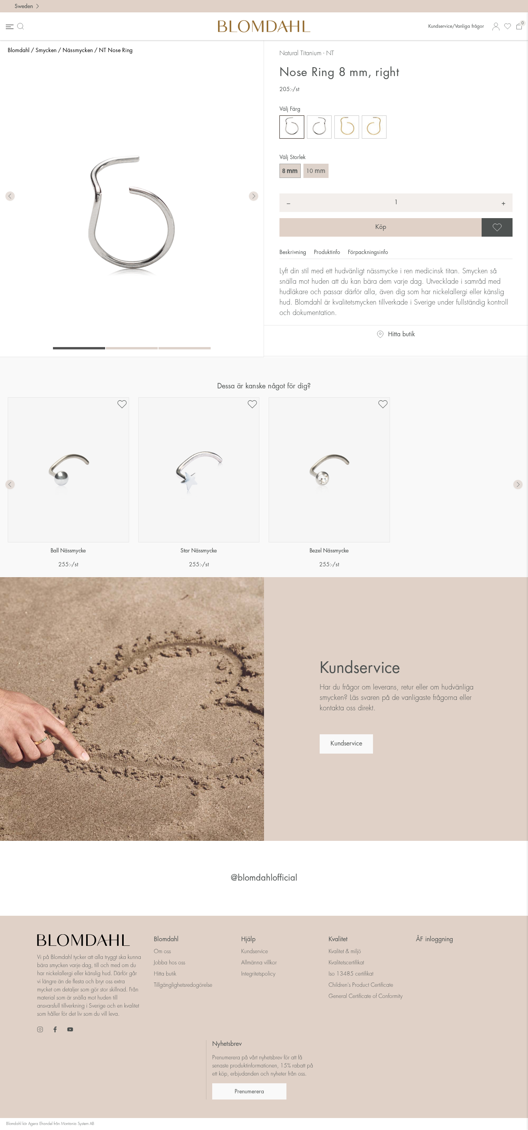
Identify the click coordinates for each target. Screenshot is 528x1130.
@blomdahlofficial (264, 878)
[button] (253, 196)
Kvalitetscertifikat (346, 962)
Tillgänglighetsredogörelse (183, 985)
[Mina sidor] (496, 26)
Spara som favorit (511, 227)
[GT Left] (374, 127)
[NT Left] (319, 127)
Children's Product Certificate (361, 985)
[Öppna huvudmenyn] (9, 26)
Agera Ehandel (40, 1124)
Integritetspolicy (258, 973)
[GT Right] (346, 127)
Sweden (24, 6)
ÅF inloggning (434, 939)
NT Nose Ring (116, 50)
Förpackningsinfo (368, 252)
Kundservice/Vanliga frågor (456, 26)
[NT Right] (291, 127)
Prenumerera (249, 1091)
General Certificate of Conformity (365, 996)
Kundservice (346, 743)
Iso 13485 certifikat (351, 973)
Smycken (46, 50)
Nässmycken (78, 50)
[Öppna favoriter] (507, 26)
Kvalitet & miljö (345, 951)
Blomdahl (18, 50)
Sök (22, 26)
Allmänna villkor (259, 962)
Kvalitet (338, 939)
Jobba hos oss (169, 962)
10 (315, 170)
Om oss (162, 951)
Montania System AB (77, 1124)
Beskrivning (293, 252)
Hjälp (248, 939)
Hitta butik (401, 334)
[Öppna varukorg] (519, 26)
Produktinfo (328, 252)
